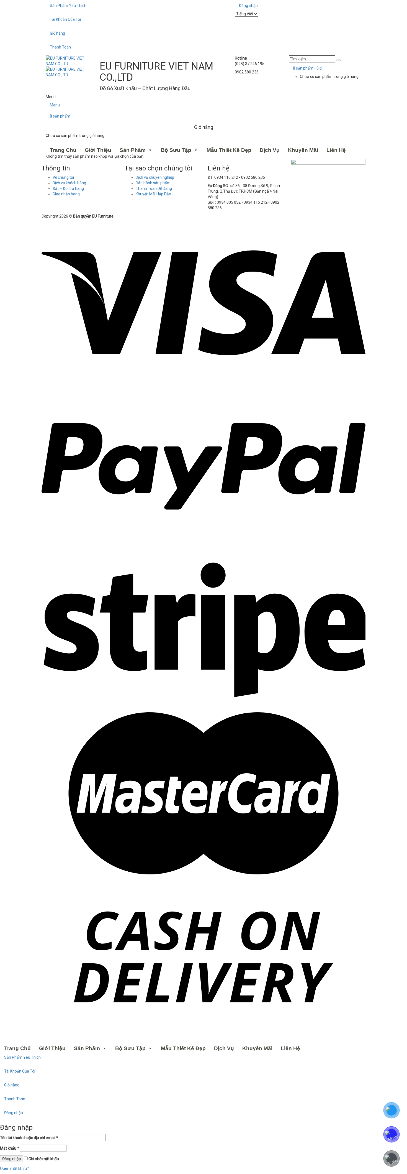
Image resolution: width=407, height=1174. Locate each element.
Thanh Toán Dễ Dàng (154, 188)
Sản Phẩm (133, 150)
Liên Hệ (336, 150)
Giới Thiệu (98, 150)
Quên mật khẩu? (14, 1168)
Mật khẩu (9, 1148)
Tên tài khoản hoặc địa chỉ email (29, 1137)
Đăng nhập (248, 5)
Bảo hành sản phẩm (153, 183)
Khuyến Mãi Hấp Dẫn (153, 194)
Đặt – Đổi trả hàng (68, 188)
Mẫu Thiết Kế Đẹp (229, 150)
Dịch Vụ (270, 150)
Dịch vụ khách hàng (69, 183)
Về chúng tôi (63, 177)
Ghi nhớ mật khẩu (43, 1159)
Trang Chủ (63, 150)
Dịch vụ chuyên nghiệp (155, 177)
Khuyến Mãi (303, 150)
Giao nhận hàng (66, 194)
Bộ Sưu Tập (176, 150)
